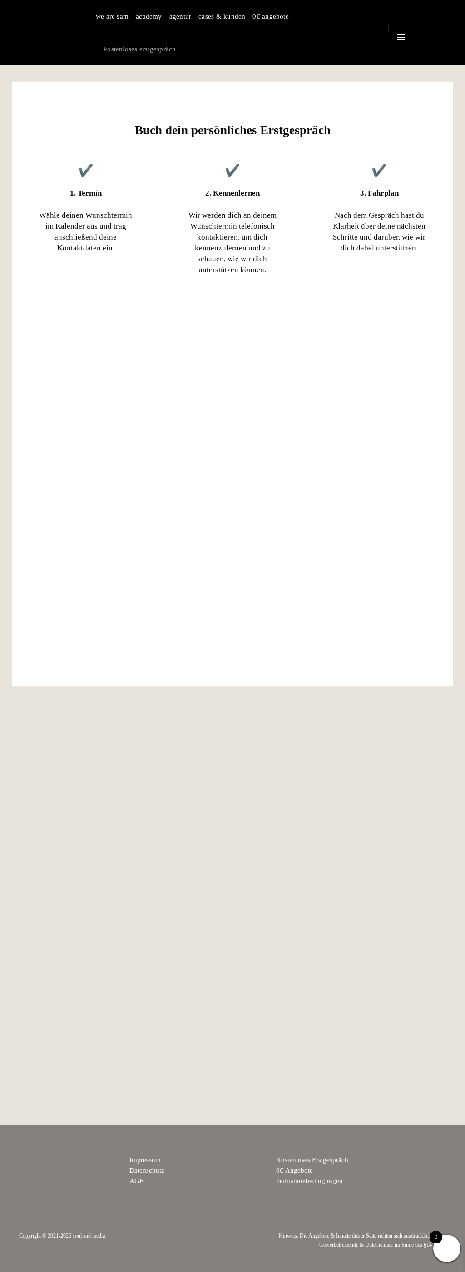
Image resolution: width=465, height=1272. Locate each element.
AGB (136, 1180)
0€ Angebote (270, 16)
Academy (149, 16)
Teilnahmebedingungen (309, 1180)
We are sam (112, 16)
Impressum (145, 1160)
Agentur (180, 16)
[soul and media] (49, 32)
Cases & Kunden (221, 16)
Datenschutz (146, 1170)
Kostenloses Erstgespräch (140, 49)
